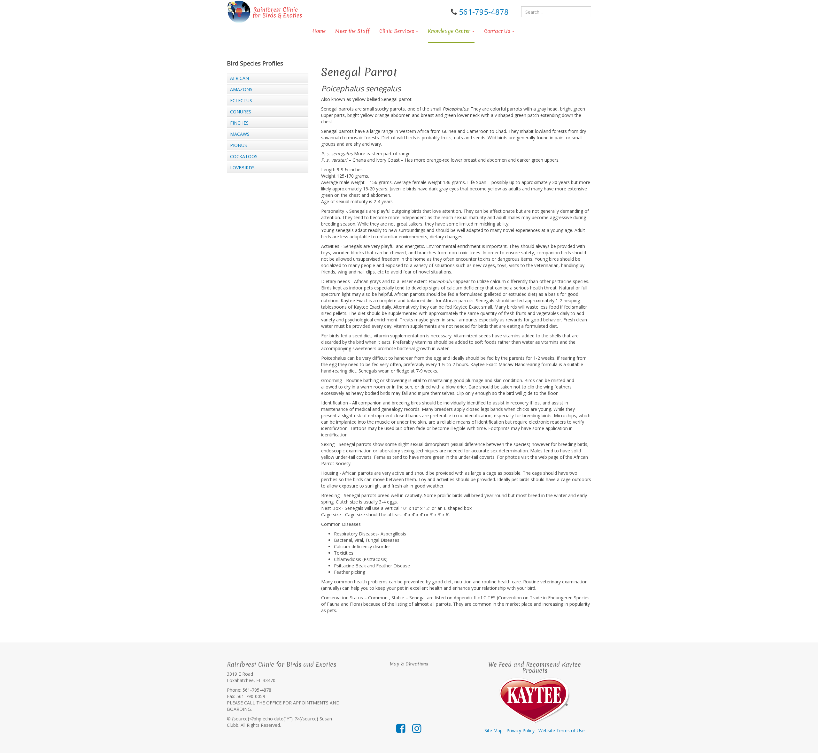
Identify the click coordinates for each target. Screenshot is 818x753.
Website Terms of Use (561, 730)
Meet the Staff (352, 31)
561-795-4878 (484, 11)
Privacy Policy (520, 730)
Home (319, 31)
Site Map (493, 730)
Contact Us (497, 31)
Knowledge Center (449, 31)
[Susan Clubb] (265, 12)
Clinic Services (396, 31)
